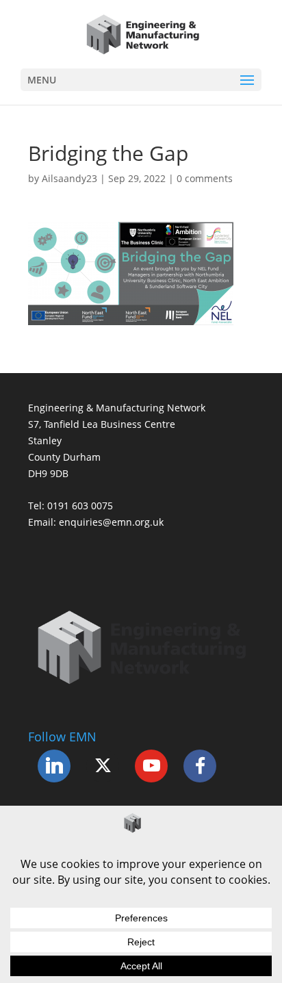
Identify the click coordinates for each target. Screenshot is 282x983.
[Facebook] (199, 766)
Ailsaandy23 (69, 178)
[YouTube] (151, 766)
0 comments (205, 178)
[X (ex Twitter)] (102, 766)
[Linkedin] (54, 766)
